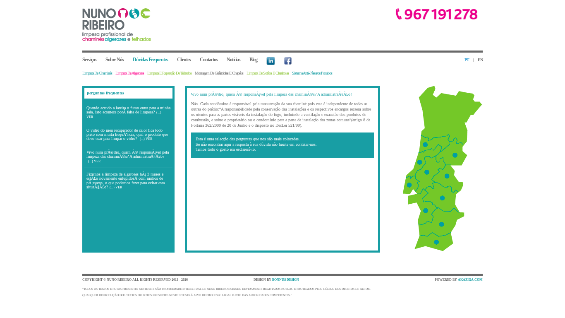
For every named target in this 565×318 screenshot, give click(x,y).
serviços (89, 60)
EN (480, 60)
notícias (233, 60)
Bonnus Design (285, 280)
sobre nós (114, 60)
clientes (184, 60)
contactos (209, 60)
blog (253, 60)
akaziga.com (470, 280)
